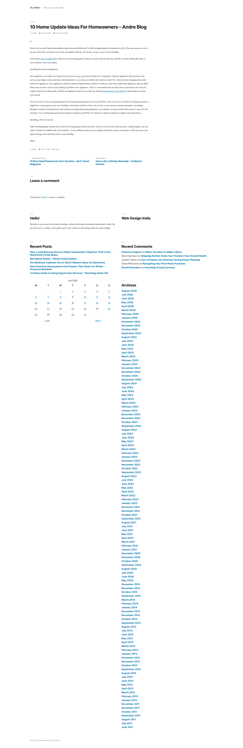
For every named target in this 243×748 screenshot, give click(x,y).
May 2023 (127, 441)
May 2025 (127, 348)
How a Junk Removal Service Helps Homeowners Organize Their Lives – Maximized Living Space (71, 253)
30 (72, 314)
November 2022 (131, 464)
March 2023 (128, 449)
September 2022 (131, 472)
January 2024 (130, 410)
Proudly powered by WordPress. (48, 740)
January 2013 (129, 653)
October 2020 (130, 561)
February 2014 (130, 603)
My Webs (35, 7)
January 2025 (129, 364)
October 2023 (130, 422)
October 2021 (129, 514)
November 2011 (131, 707)
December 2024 (131, 368)
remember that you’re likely (113, 91)
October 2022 (130, 468)
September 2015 (131, 595)
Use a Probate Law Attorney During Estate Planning (170, 259)
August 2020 (129, 568)
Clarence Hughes (131, 252)
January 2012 (129, 700)
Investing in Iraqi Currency (160, 267)
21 (48, 309)
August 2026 (129, 290)
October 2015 (129, 592)
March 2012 (128, 692)
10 (85, 297)
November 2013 (131, 615)
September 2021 (131, 518)
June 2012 (127, 680)
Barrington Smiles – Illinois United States (53, 258)
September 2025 (131, 333)
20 (36, 309)
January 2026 (129, 317)
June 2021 (127, 530)
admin (34, 33)
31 (85, 314)
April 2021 (127, 538)
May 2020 (127, 580)
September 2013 (131, 622)
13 (36, 303)
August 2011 (129, 719)
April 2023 (128, 445)
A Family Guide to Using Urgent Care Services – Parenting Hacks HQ (69, 273)
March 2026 (128, 310)
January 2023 (129, 456)
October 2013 (129, 619)
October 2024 (130, 375)
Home (57, 149)
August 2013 (129, 626)
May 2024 (127, 395)
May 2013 (127, 638)
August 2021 (129, 522)
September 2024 (131, 379)
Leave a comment (62, 33)
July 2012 (127, 676)
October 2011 (129, 711)
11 (97, 297)
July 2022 (127, 480)
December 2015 (131, 584)
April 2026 (128, 306)
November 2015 (131, 588)
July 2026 (127, 294)
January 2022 (129, 503)
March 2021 (128, 541)
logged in (45, 197)
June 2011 (127, 727)
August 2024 (129, 383)
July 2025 (127, 341)
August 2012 (129, 673)
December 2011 (131, 704)
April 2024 (128, 398)
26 (109, 309)
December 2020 (131, 553)
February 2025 (130, 360)
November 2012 (131, 661)
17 (85, 303)
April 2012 (127, 688)
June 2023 (128, 437)
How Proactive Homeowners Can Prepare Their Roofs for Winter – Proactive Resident (67, 268)
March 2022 (128, 495)
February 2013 (130, 650)
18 (97, 303)
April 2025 (128, 352)
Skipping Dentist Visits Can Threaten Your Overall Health (173, 255)
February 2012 (130, 696)
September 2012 (131, 669)
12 (109, 297)
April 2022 (128, 491)
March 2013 (128, 646)
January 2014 (129, 607)
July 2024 (127, 387)
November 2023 (131, 418)
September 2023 (131, 426)
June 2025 (128, 344)
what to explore (47, 58)
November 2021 (131, 510)
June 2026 (128, 298)
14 (48, 303)
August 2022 (129, 476)
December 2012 (131, 657)
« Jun (47, 320)
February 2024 (130, 406)
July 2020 (127, 572)
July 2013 (127, 630)
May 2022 (127, 487)
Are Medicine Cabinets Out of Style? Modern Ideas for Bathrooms (67, 262)
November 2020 (131, 557)
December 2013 (131, 611)
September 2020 (131, 564)
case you (80, 76)
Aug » (98, 320)
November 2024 (131, 371)
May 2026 (127, 302)
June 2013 (127, 634)
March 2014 (128, 599)
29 (60, 314)
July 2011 (127, 723)
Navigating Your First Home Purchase (164, 263)
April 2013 (127, 642)
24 (85, 309)
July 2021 (127, 526)
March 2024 (129, 402)
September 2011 (131, 715)
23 (72, 309)
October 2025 (130, 329)
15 (60, 303)
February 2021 (130, 545)
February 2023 (130, 453)
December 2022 (131, 460)
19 (109, 303)
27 (36, 314)
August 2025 (129, 337)
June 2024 (128, 391)
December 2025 (131, 321)
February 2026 (130, 314)
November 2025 (131, 325)
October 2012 (129, 665)
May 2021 (127, 534)
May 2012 (127, 684)
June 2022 (128, 483)
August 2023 (129, 429)
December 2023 (131, 414)
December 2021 (131, 507)
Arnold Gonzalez (131, 267)
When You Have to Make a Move (163, 252)
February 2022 (130, 499)
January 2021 (129, 549)
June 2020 (128, 576)
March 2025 (128, 356)
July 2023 (127, 433)
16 (73, 303)
